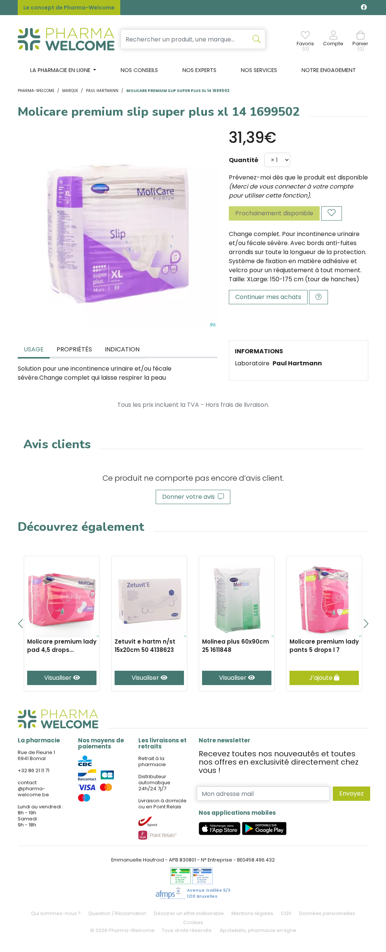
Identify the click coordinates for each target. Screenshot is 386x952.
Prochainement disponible (274, 213)
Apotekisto (258, 930)
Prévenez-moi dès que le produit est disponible (298, 177)
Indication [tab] (122, 349)
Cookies (193, 922)
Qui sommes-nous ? (56, 913)
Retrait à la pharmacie (152, 761)
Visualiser (58, 677)
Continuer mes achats (268, 297)
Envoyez (351, 793)
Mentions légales (252, 913)
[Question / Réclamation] (318, 297)
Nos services (259, 70)
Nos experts (199, 70)
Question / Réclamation (117, 913)
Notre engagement (329, 70)
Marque (70, 91)
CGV (286, 913)
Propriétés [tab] (74, 349)
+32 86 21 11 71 (33, 770)
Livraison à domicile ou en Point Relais (162, 803)
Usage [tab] (34, 349)
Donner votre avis (190, 496)
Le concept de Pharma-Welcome (69, 7)
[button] (20, 623)
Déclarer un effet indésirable (189, 913)
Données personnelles (327, 913)
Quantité (243, 160)
